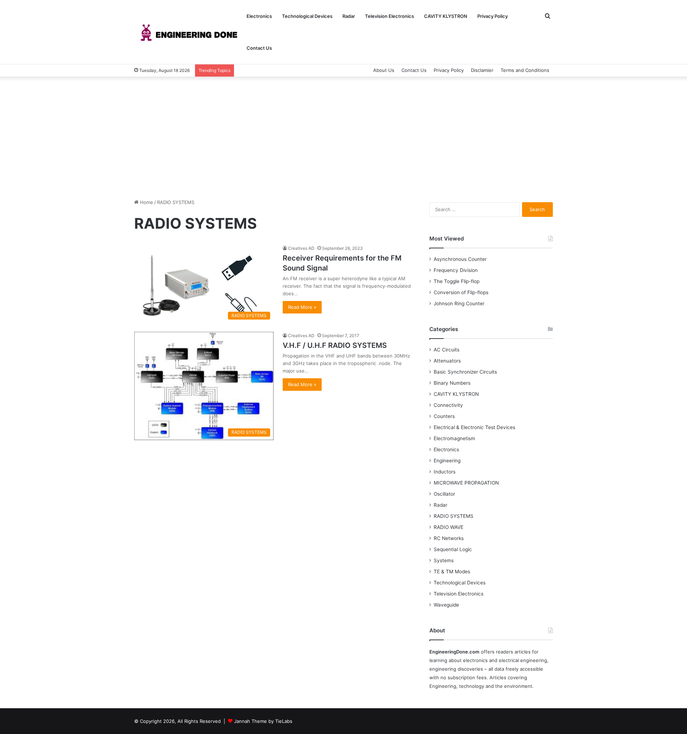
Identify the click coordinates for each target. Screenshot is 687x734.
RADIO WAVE (448, 527)
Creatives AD (301, 248)
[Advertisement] (343, 138)
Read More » (302, 307)
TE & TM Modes (452, 571)
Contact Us (259, 48)
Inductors (444, 472)
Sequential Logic (453, 549)
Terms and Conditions (525, 70)
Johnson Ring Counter (459, 303)
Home (145, 202)
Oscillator (444, 494)
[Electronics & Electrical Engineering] (188, 32)
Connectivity (448, 405)
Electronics (259, 16)
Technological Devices (307, 16)
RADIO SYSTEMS (453, 516)
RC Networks (449, 538)
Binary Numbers (452, 383)
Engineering (447, 460)
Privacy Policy (492, 16)
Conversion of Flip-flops (461, 292)
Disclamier (482, 70)
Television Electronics (389, 16)
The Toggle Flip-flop (456, 281)
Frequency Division (456, 270)
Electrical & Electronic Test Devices (474, 427)
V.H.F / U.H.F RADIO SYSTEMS (335, 345)
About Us (383, 70)
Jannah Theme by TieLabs (263, 721)
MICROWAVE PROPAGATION (466, 483)
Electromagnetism (454, 438)
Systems (444, 560)
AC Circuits (446, 350)
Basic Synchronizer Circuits (465, 372)
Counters (444, 416)
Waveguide (446, 605)
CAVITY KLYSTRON (445, 16)
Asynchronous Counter (460, 259)
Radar (348, 16)
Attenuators (447, 361)
